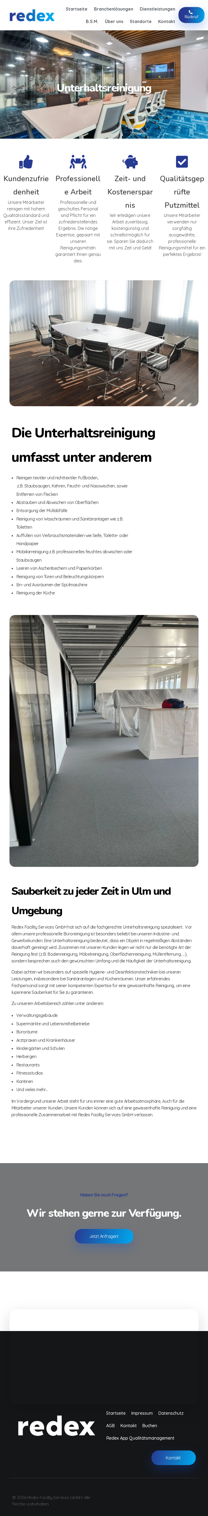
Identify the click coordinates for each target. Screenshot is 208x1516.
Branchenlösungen (113, 9)
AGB (110, 1425)
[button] (104, 1353)
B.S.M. (92, 21)
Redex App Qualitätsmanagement (140, 1438)
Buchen (149, 1425)
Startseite (76, 9)
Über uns (114, 21)
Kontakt (166, 21)
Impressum (142, 1413)
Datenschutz (171, 1413)
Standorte (141, 21)
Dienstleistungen (157, 9)
